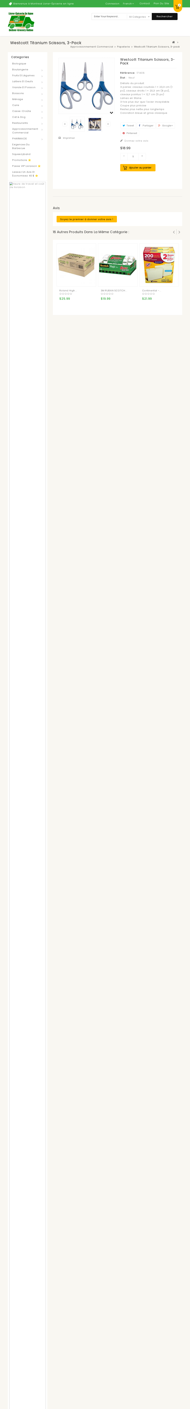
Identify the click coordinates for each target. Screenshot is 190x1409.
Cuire (15, 105)
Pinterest (131, 133)
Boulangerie (20, 69)
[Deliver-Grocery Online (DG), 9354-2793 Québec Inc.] (21, 21)
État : (123, 77)
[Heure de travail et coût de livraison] (27, 886)
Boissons (18, 93)
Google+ (167, 125)
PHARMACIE (19, 138)
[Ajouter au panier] (62, 280)
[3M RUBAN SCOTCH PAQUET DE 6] (117, 265)
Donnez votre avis (136, 141)
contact (145, 3)
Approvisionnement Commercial (25, 130)
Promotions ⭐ (21, 160)
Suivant (108, 124)
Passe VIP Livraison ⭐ (26, 166)
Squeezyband (21, 154)
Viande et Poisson (23, 87)
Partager (147, 125)
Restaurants (20, 123)
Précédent (65, 124)
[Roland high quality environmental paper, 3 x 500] (76, 265)
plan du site (161, 3)
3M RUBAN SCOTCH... (114, 290)
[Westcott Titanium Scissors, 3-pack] (77, 124)
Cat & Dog (18, 117)
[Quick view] (77, 280)
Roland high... (68, 290)
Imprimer (69, 138)
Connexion (112, 3)
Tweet (130, 125)
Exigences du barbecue (21, 146)
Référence (127, 73)
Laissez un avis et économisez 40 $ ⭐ (25, 173)
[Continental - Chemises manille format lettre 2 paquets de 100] (159, 265)
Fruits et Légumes (23, 75)
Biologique (19, 63)
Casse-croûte (21, 111)
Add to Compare (70, 280)
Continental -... (151, 290)
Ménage (17, 99)
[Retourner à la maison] (173, 42)
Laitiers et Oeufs (22, 81)
